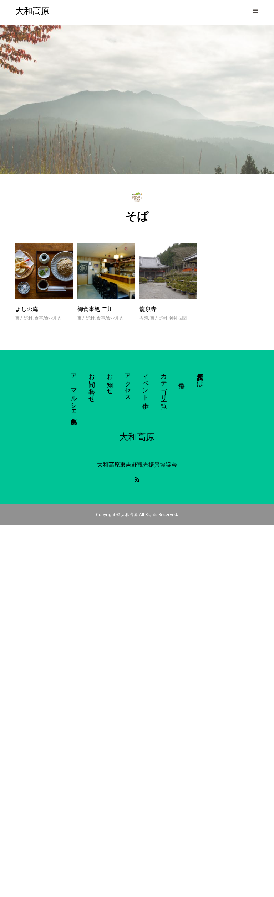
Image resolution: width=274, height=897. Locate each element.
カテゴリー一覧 (164, 383)
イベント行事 (146, 383)
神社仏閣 (178, 318)
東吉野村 (23, 318)
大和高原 (32, 11)
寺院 (143, 318)
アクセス (128, 383)
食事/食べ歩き (48, 318)
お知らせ (110, 380)
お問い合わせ (92, 384)
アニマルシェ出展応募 (74, 391)
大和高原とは (200, 376)
